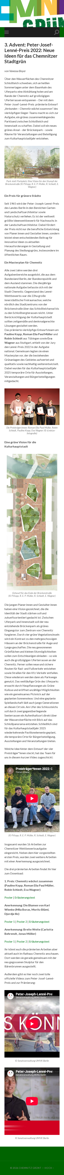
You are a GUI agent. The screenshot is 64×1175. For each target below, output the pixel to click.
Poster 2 (22, 921)
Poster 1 (9, 921)
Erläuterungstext (25, 897)
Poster (8, 897)
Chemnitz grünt (30, 1167)
